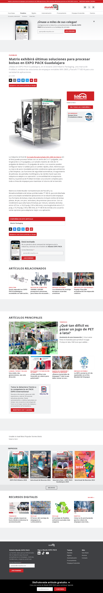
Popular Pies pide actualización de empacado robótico (84, 291)
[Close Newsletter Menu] (94, 21)
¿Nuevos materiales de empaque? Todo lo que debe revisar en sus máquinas (60, 376)
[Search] (89, 7)
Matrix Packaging (16, 223)
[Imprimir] (10, 80)
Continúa (60, 589)
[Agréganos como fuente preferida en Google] (35, 80)
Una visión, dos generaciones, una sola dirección (17, 375)
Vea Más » (91, 497)
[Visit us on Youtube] (47, 553)
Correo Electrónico (28, 249)
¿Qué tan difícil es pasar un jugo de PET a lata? (77, 329)
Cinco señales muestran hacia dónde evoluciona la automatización (18, 520)
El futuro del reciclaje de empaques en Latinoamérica (40, 520)
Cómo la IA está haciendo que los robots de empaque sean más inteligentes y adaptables (83, 520)
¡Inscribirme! (70, 31)
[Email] (14, 80)
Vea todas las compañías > (80, 107)
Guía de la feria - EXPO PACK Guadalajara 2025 (63, 481)
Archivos (51, 488)
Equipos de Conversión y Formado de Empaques (60, 371)
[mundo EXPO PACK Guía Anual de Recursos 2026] (40, 464)
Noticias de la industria (39, 287)
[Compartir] (18, 80)
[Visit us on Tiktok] (43, 553)
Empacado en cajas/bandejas (83, 287)
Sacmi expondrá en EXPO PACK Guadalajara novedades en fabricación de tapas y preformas (18, 291)
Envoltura (12, 287)
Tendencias (63, 322)
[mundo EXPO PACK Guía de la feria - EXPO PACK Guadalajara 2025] (62, 464)
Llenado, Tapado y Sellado (18, 371)
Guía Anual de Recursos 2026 (40, 480)
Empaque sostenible (59, 287)
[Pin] (31, 80)
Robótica (77, 516)
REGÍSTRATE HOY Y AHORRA (22, 410)
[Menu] (93, 7)
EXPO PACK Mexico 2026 (18, 480)
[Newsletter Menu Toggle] (85, 7)
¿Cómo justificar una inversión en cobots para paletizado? (40, 376)
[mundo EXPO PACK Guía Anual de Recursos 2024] (84, 464)
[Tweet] (27, 80)
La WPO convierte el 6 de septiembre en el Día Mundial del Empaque (83, 375)
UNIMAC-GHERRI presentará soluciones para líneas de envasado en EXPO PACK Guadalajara (41, 291)
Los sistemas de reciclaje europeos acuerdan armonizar (61, 291)
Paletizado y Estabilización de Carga (40, 371)
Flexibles (13, 55)
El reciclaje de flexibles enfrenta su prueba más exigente (61, 520)
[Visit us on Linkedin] (39, 553)
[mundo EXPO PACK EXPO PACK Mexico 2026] (18, 464)
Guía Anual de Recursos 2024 (85, 480)
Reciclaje (34, 516)
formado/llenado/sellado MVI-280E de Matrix (44, 157)
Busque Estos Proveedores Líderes (75, 116)
